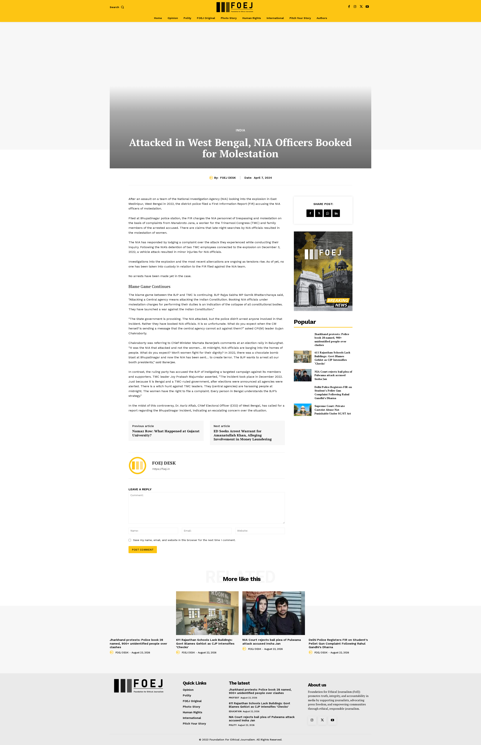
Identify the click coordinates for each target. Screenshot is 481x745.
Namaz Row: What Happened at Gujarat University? (166, 433)
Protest (234, 697)
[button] (118, 7)
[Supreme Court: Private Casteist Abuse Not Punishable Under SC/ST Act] (302, 410)
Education (235, 711)
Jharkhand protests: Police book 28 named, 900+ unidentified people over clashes (332, 339)
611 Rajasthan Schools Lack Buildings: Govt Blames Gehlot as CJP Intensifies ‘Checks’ (332, 358)
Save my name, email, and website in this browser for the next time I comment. (184, 540)
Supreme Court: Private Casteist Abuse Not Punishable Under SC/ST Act (333, 409)
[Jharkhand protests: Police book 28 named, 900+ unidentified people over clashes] (302, 338)
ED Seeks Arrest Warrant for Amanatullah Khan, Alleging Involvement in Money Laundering (243, 435)
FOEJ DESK (228, 177)
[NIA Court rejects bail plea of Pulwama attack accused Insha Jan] (302, 375)
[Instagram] (355, 7)
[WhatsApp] (327, 213)
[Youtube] (367, 7)
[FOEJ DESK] (211, 178)
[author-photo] (112, 652)
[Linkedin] (336, 213)
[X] (361, 7)
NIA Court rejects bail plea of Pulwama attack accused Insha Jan (333, 375)
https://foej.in (161, 468)
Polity (233, 725)
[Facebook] (349, 7)
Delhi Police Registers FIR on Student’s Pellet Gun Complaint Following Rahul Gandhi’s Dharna (333, 392)
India (240, 130)
